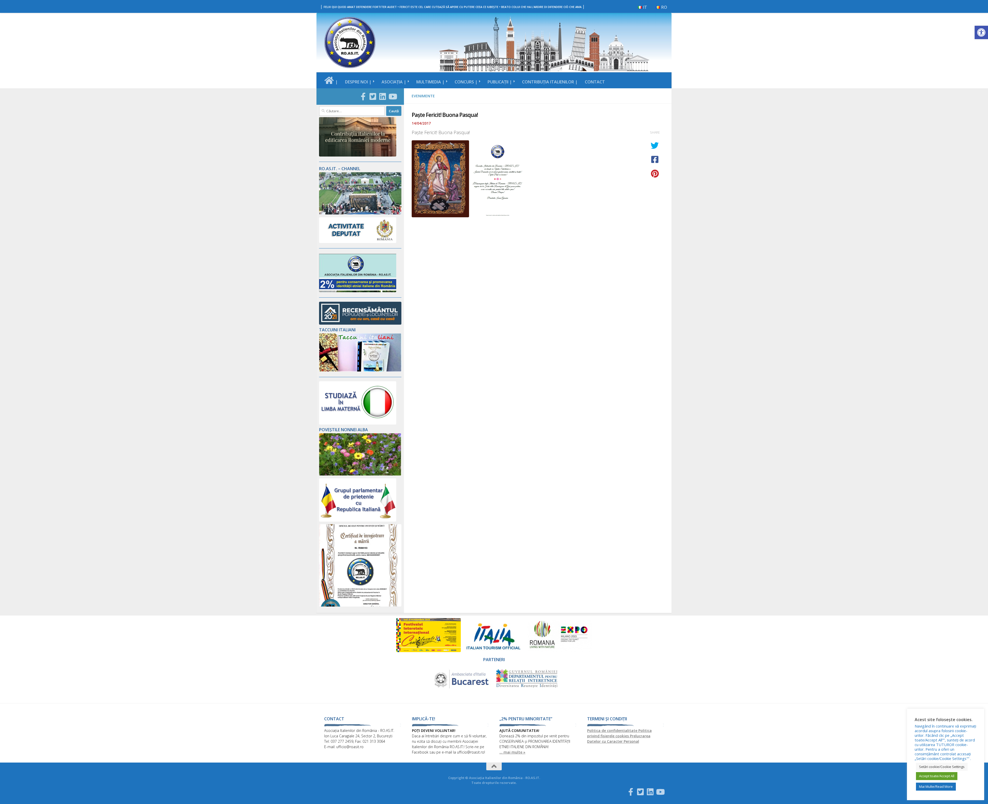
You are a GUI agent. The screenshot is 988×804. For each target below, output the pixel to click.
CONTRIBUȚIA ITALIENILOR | (550, 82)
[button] (981, 32)
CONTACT (595, 82)
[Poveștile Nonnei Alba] (360, 474)
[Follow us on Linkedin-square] (382, 96)
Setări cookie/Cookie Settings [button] (942, 766)
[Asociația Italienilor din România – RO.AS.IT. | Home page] (350, 42)
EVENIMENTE (423, 95)
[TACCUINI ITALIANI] (360, 370)
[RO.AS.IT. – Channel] (360, 213)
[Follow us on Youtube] (392, 96)
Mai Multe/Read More (936, 786)
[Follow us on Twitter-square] (373, 96)
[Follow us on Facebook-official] (363, 96)
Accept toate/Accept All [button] (936, 776)
